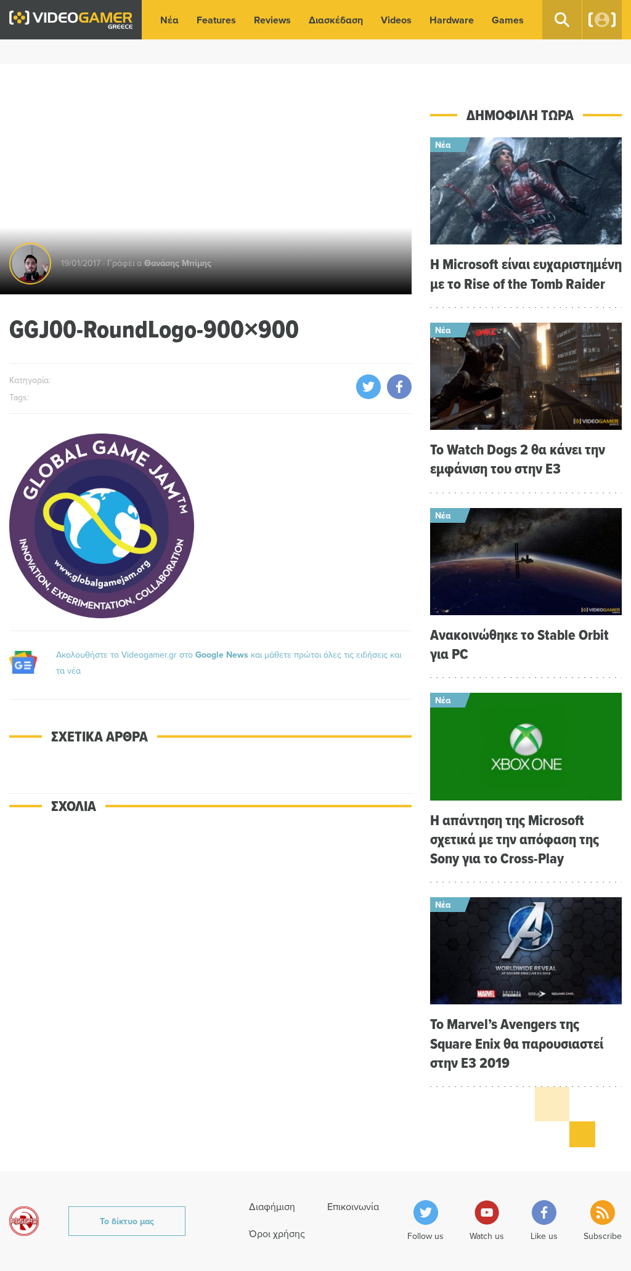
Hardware (451, 20)
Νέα (169, 20)
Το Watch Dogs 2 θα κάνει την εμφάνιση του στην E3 (517, 458)
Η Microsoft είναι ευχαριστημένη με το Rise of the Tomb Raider (526, 273)
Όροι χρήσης (277, 1233)
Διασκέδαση (336, 20)
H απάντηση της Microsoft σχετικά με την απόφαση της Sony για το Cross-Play (514, 839)
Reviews (272, 20)
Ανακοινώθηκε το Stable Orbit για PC (519, 644)
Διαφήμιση (272, 1206)
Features (216, 20)
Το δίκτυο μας (127, 1221)
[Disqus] (210, 1001)
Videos (396, 20)
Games (508, 20)
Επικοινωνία (353, 1206)
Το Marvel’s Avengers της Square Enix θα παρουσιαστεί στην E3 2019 (516, 1043)
